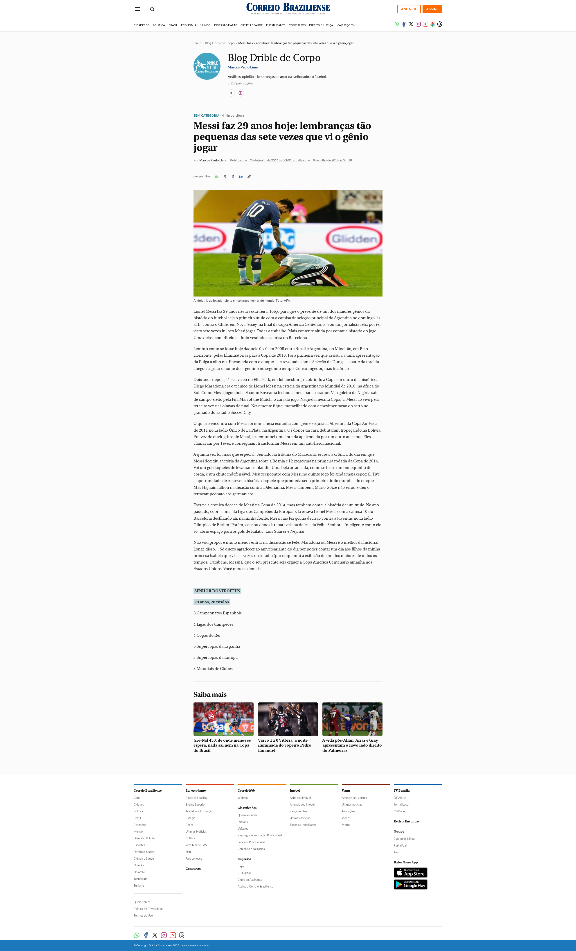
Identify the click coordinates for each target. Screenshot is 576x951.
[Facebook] (404, 24)
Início (197, 43)
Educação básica (196, 797)
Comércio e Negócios (251, 849)
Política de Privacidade (148, 908)
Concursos (297, 25)
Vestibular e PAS (196, 845)
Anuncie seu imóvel (302, 804)
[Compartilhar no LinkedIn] (241, 176)
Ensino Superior (196, 804)
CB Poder (400, 811)
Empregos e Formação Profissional (260, 835)
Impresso (244, 859)
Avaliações (349, 811)
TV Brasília (402, 790)
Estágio (190, 818)
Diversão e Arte (225, 25)
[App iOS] (411, 872)
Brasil (173, 25)
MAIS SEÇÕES (345, 25)
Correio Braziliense (148, 790)
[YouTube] (425, 24)
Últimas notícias (300, 818)
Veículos (243, 828)
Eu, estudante (196, 790)
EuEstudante (275, 25)
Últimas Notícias (196, 831)
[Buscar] (152, 9)
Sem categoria (206, 115)
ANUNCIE (409, 9)
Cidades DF (141, 25)
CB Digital (244, 873)
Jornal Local (401, 804)
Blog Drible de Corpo (220, 43)
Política (159, 25)
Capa (137, 797)
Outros (399, 831)
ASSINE (432, 9)
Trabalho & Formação (199, 811)
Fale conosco (194, 858)
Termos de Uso (143, 915)
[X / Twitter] (231, 93)
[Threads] (439, 24)
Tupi (396, 852)
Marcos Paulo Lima (212, 160)
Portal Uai (400, 845)
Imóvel (295, 790)
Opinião (139, 865)
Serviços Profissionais (251, 842)
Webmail (243, 797)
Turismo (139, 885)
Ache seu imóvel (300, 797)
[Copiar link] (249, 176)
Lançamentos (298, 811)
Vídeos (346, 818)
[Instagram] (418, 24)
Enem (189, 824)
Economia (188, 25)
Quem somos (142, 902)
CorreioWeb (246, 790)
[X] (411, 24)
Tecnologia (140, 879)
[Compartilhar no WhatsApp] (216, 176)
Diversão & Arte (144, 838)
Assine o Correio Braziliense (255, 886)
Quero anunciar (247, 815)
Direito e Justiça (321, 25)
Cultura (190, 838)
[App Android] (411, 884)
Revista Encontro (406, 821)
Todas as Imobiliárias (303, 824)
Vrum (346, 790)
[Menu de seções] (138, 9)
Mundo (205, 25)
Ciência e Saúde (252, 25)
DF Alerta (400, 797)
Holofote (139, 872)
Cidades (139, 804)
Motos (346, 824)
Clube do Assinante (250, 879)
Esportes (139, 845)
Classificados (247, 808)
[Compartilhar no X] (225, 176)
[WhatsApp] (396, 24)
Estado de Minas (404, 838)
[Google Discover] (432, 24)
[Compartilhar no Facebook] (233, 176)
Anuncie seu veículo (354, 797)
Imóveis (243, 822)
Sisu (188, 852)
